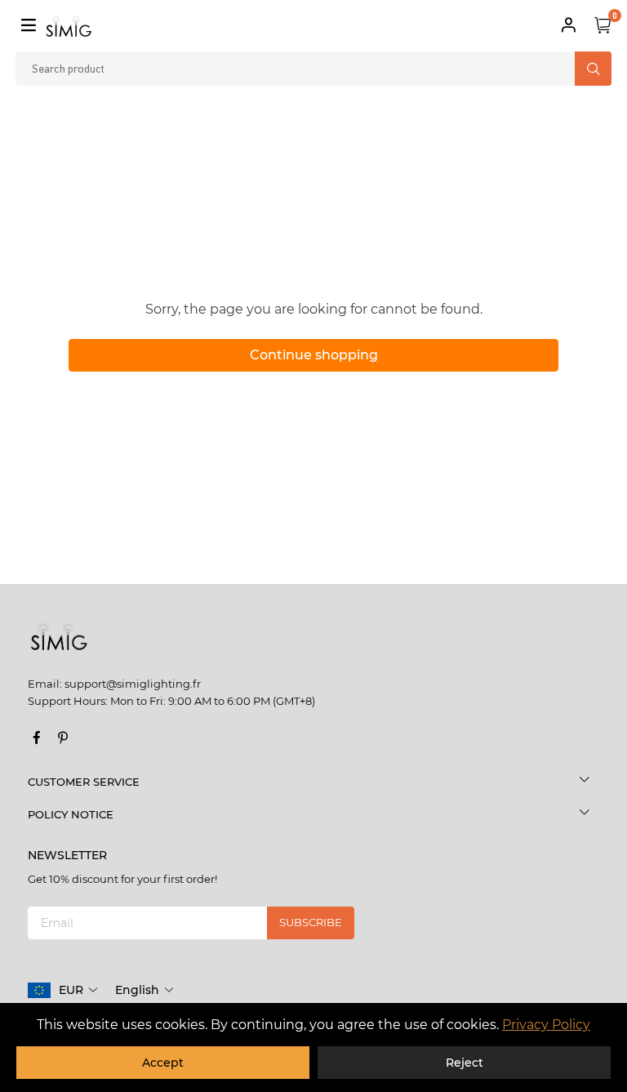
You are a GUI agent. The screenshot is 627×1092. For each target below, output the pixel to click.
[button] (79, 990)
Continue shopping (314, 355)
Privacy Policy (546, 1024)
